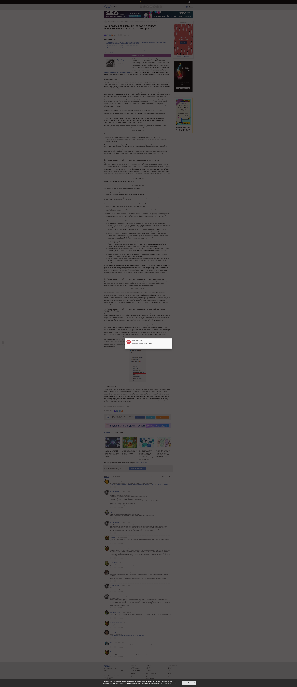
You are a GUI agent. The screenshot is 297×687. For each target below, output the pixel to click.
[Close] (171, 338)
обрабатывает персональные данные (141, 682)
